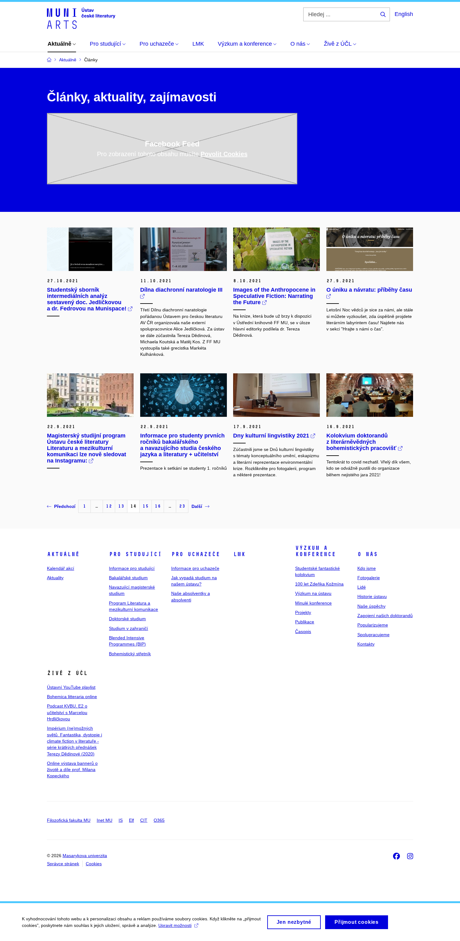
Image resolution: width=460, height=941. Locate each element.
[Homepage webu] (81, 18)
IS (121, 820)
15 (145, 506)
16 (158, 506)
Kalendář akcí (60, 568)
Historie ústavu (372, 596)
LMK (239, 554)
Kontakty (366, 644)
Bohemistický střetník (130, 653)
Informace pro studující (132, 568)
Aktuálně (63, 554)
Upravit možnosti (175, 925)
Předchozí (64, 506)
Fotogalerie (368, 577)
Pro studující (135, 554)
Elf (131, 820)
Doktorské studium (127, 618)
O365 (159, 820)
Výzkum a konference (315, 551)
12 (109, 506)
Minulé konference (313, 603)
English (404, 14)
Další (197, 506)
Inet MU (104, 820)
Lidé (361, 587)
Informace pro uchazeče (195, 568)
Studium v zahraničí (128, 628)
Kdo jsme (366, 568)
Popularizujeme (372, 624)
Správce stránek (63, 863)
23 (182, 506)
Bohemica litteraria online (72, 696)
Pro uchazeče (195, 554)
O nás (367, 554)
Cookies (94, 863)
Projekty (303, 612)
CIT (143, 820)
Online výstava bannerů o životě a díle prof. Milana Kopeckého (72, 770)
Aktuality (55, 577)
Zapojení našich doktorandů (385, 615)
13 (121, 506)
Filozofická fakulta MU (68, 820)
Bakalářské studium (128, 577)
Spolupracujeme (373, 634)
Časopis (303, 631)
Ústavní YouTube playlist (71, 687)
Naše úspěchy (371, 606)
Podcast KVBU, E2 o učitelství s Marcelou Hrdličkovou (67, 712)
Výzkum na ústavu (313, 593)
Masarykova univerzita (85, 855)
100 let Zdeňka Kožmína (319, 583)
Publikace (304, 621)
